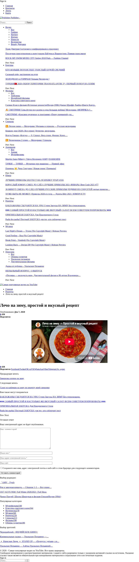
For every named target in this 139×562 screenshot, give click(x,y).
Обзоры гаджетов (19, 257)
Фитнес (14, 37)
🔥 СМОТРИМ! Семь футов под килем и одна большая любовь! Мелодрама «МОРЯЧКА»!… (48, 110)
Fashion (14, 32)
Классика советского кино (23, 100)
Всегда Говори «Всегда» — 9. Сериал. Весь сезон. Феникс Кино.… (36, 135)
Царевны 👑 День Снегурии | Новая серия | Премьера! (30, 168)
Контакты (10, 8)
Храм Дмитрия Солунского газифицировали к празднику (32, 49)
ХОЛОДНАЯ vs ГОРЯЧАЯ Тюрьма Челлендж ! (27, 79)
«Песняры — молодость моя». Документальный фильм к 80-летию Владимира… (42, 275)
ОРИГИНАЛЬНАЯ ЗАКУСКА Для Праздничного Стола (32, 215)
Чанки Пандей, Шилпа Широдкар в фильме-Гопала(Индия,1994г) (30, 496)
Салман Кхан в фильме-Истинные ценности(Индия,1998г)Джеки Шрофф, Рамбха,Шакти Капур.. (50, 105)
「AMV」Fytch (7, 482)
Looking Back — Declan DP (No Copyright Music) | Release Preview (35, 245)
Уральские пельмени (20, 259)
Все (12, 30)
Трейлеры (15, 95)
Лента (8, 10)
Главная (9, 6)
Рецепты (9, 201)
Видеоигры (16, 42)
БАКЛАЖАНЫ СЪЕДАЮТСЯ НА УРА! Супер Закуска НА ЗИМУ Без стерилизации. (45, 205)
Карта (8, 13)
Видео (8, 27)
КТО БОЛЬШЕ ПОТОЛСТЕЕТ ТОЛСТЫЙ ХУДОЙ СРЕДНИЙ (35, 70)
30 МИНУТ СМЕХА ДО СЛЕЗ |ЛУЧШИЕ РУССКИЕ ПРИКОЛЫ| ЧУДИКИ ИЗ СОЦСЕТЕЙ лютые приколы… (57, 189)
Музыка (9, 226)
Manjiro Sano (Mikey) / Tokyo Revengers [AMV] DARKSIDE (32, 159)
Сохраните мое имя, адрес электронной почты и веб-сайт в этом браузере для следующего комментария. (51, 468)
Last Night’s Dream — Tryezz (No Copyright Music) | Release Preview (36, 231)
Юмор (8, 175)
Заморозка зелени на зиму (12, 378)
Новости (15, 39)
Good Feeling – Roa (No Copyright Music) (24, 235)
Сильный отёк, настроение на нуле (21, 74)
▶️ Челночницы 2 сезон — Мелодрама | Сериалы (28, 140)
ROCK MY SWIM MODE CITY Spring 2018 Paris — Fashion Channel (36, 58)
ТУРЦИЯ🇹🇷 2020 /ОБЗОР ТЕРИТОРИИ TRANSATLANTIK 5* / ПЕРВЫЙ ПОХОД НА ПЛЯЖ (50, 84)
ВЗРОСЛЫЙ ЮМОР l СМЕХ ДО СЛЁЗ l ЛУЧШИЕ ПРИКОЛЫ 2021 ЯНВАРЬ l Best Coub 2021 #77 (51, 185)
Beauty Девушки (18, 44)
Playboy (14, 34)
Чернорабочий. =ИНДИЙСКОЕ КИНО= (19, 532)
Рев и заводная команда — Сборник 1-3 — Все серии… (26, 487)
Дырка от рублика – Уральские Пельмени (24, 266)
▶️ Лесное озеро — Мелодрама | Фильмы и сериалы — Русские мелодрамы (40, 126)
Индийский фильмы (20, 98)
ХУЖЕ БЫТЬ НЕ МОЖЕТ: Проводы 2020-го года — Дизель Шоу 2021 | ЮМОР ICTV (45, 194)
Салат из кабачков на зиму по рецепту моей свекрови (25, 387)
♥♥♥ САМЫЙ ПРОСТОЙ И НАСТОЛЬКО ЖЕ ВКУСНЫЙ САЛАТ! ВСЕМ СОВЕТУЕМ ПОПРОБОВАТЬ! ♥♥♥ (58, 210)
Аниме (14, 152)
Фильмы (9, 91)
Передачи (9, 252)
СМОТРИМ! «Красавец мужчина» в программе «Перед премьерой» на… (39, 114)
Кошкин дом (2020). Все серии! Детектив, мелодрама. (30, 131)
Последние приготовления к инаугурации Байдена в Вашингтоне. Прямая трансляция (45, 53)
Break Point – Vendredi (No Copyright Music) (25, 240)
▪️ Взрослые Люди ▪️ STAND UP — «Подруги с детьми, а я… (29, 541)
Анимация (10, 147)
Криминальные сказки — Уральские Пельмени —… (24, 536)
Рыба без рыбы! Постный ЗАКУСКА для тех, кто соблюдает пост (35, 219)
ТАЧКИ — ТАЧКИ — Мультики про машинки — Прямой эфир (34, 164)
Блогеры (9, 65)
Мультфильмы (17, 154)
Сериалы (9, 121)
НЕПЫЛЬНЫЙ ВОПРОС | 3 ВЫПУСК (23, 271)
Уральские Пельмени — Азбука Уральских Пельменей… (26, 546)
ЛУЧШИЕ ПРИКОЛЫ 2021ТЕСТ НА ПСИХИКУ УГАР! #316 (34, 180)
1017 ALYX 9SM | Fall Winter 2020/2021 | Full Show (23, 492)
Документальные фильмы (23, 261)
